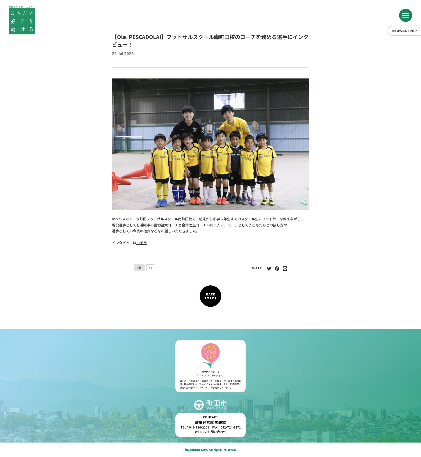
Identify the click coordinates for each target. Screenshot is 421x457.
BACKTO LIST (210, 296)
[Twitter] (269, 268)
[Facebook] (277, 268)
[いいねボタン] (139, 267)
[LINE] (285, 268)
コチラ (141, 242)
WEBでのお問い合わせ (210, 431)
